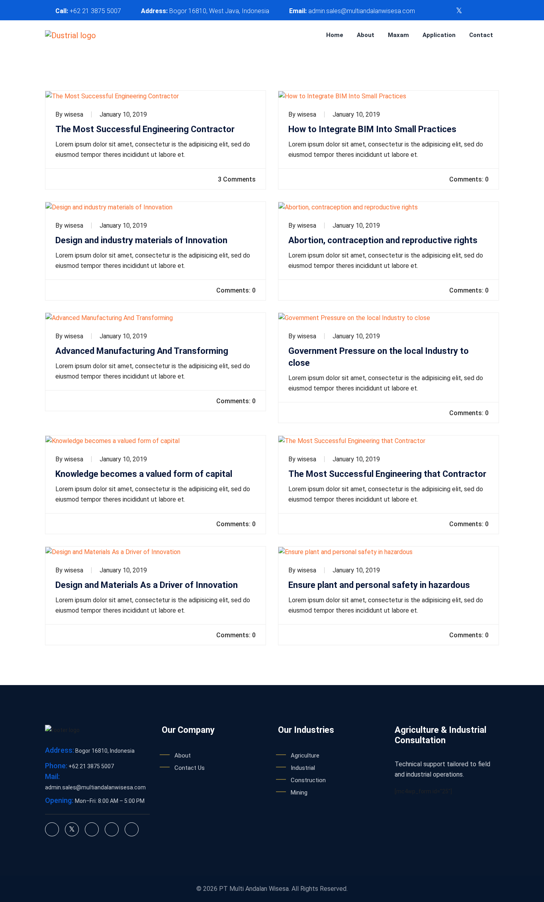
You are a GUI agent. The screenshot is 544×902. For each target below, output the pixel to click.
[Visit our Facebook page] (472, 11)
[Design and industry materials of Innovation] (155, 207)
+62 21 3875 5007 (95, 11)
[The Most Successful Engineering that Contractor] (388, 440)
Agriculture (305, 755)
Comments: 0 (468, 179)
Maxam (398, 35)
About (365, 35)
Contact (481, 35)
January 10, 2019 (123, 114)
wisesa (73, 114)
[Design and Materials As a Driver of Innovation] (155, 552)
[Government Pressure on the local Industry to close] (388, 318)
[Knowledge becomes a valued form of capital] (155, 440)
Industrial (303, 767)
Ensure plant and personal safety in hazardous (379, 585)
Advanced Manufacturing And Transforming (141, 351)
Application (439, 35)
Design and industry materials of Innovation (141, 240)
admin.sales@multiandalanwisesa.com (361, 11)
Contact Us (189, 767)
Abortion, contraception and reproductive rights (382, 240)
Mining (299, 792)
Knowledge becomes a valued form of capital (143, 474)
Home (334, 35)
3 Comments (236, 179)
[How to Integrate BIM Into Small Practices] (388, 96)
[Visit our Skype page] (484, 11)
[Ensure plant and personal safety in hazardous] (388, 552)
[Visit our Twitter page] (459, 11)
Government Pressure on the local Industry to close (378, 357)
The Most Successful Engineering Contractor (145, 129)
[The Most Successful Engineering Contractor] (155, 96)
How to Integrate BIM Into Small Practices (372, 129)
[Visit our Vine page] (496, 11)
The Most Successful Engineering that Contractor (387, 474)
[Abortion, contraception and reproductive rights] (388, 207)
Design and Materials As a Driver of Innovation (146, 585)
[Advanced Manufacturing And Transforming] (155, 318)
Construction (308, 780)
